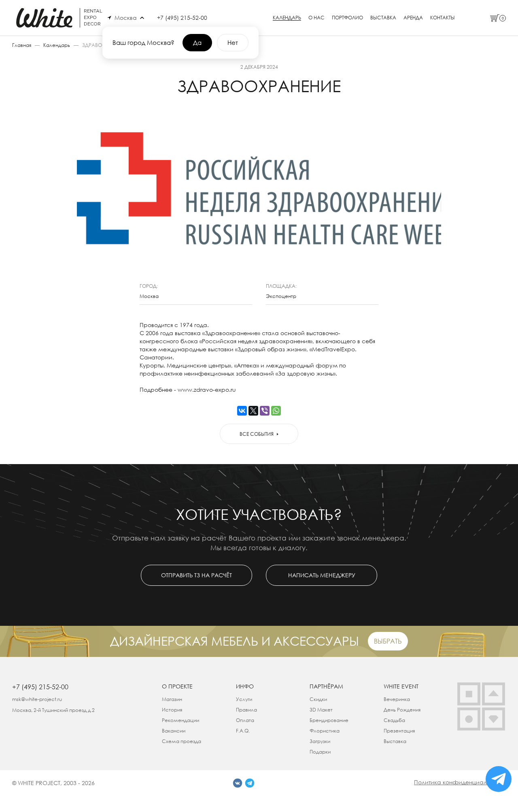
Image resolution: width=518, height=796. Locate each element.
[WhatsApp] (276, 411)
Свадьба (394, 720)
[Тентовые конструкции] (493, 693)
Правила (246, 710)
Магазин (172, 699)
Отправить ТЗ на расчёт (196, 575)
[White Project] (493, 719)
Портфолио (347, 17)
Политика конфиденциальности (460, 782)
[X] (253, 411)
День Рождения (402, 710)
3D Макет (321, 710)
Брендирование (329, 720)
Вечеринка (397, 699)
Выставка (383, 17)
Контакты (442, 17)
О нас (316, 17)
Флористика (325, 731)
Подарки (320, 752)
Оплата (245, 720)
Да (197, 42)
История (172, 710)
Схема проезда (181, 741)
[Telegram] (250, 783)
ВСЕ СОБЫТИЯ (257, 434)
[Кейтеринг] (468, 719)
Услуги (244, 699)
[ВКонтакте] (242, 411)
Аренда (413, 17)
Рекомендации (180, 720)
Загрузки (320, 741)
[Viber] (265, 411)
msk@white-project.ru (37, 699)
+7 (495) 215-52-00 (182, 17)
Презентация (399, 731)
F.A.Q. (243, 731)
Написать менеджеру (321, 575)
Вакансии (173, 731)
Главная (21, 45)
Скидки (318, 699)
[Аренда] (468, 693)
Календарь (287, 17)
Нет (232, 42)
